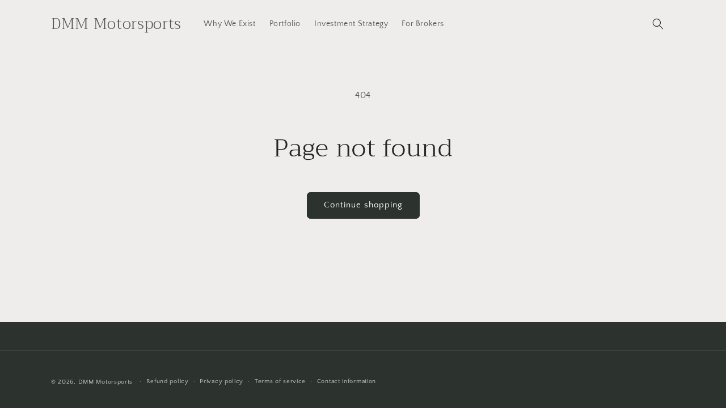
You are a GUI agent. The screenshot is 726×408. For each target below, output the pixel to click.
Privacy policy (221, 381)
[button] (657, 23)
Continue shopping (363, 205)
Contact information (346, 381)
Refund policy (167, 381)
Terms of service (280, 381)
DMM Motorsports (105, 382)
